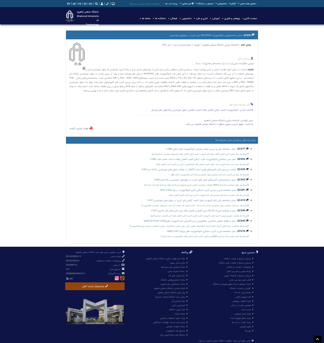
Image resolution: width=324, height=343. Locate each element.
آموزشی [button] (216, 18)
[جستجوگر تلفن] (106, 4)
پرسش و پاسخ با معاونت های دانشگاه (235, 262)
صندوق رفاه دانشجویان (175, 330)
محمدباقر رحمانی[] (208, 63)
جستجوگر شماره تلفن (93, 286)
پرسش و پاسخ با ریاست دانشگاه (237, 258)
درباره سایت (246, 309)
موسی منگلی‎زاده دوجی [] (238, 63)
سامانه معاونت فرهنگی (175, 326)
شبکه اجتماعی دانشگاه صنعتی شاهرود (169, 288)
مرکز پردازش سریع (178, 262)
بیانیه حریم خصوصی (242, 313)
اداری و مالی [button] (202, 18)
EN (68, 4)
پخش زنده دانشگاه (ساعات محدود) (170, 296)
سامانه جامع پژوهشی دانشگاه (173, 279)
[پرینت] (79, 63)
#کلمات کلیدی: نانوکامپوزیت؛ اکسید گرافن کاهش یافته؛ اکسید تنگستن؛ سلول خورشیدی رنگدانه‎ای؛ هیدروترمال (202, 110)
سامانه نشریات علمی (176, 271)
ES (85, 4)
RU (90, 4)
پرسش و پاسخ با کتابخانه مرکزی (237, 275)
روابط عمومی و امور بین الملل (239, 271)
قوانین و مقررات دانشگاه (240, 288)
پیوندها (248, 330)
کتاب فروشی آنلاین (243, 296)
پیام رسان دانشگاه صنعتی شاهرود (171, 292)
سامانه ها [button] (146, 18)
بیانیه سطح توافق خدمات (240, 318)
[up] (317, 339)
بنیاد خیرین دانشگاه (177, 309)
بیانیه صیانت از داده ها (241, 322)
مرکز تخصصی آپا (178, 301)
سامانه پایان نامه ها (243, 292)
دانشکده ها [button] (160, 18)
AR (74, 4)
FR (79, 4)
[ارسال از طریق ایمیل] (75, 63)
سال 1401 (166, 45)
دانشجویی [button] (186, 18)
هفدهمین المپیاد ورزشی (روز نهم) (144, 3)
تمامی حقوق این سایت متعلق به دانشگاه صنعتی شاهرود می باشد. (224, 340)
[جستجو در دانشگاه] (96, 4)
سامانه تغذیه (180, 313)
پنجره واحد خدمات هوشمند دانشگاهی (169, 322)
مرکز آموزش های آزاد (176, 275)
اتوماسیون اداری (178, 305)
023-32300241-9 (73, 256)
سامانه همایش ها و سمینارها (173, 267)
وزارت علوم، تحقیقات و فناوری (172, 318)
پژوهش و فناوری (232, 18)
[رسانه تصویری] (113, 4)
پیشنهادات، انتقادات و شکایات (238, 267)
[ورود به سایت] (101, 4)
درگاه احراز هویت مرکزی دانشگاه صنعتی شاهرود (165, 258)
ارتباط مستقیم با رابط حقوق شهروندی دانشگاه (232, 284)
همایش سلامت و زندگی (241, 305)
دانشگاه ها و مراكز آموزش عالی (172, 335)
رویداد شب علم (171, 3)
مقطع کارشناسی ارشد (182, 45)
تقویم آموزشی (245, 326)
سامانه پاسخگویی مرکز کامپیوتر (172, 284)
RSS (71, 278)
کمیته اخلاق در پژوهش (241, 301)
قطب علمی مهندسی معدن (240, 279)
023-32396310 (72, 260)
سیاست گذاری (250, 18)
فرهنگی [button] (173, 18)
